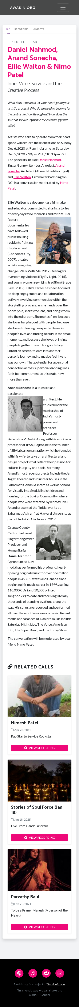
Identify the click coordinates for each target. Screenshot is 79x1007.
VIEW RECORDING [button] (42, 748)
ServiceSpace (56, 984)
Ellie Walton (22, 177)
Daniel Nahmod (49, 160)
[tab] (8, 29)
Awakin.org (22, 7)
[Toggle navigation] (63, 7)
